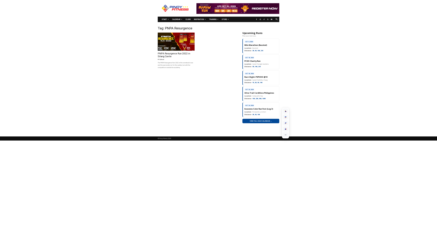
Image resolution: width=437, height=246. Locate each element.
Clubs (188, 19)
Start (164, 19)
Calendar (176, 19)
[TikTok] (264, 19)
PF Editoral (161, 59)
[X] (267, 19)
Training (213, 19)
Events (160, 49)
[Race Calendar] (285, 117)
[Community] (285, 129)
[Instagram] (260, 19)
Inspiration (199, 19)
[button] (276, 19)
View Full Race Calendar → (261, 121)
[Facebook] (256, 19)
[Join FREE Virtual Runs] (285, 123)
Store (224, 19)
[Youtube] (271, 19)
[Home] (285, 111)
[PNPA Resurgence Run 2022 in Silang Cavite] (176, 42)
